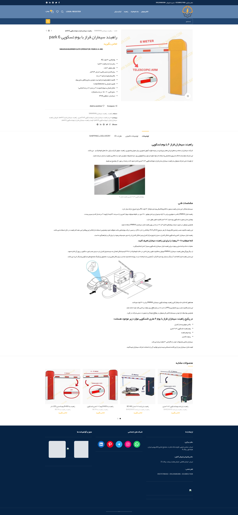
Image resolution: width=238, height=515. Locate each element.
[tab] (145, 135)
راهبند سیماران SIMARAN (103, 30)
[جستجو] (62, 11)
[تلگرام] (119, 444)
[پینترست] (110, 444)
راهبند (110, 113)
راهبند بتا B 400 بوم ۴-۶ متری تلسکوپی (100, 406)
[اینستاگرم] (128, 444)
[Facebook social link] (59, 2)
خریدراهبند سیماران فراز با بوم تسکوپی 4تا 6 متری (94, 117)
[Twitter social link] (56, 2)
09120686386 (160, 2)
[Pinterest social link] (53, 2)
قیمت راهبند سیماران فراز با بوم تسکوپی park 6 (77, 120)
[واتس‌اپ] (137, 444)
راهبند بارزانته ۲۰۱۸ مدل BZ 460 (138, 406)
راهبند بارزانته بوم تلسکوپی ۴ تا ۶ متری (175, 406)
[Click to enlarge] (188, 96)
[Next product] (46, 31)
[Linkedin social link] (49, 2)
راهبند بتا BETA (97, 409)
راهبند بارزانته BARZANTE (173, 409)
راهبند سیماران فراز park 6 (68, 117)
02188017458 (180, 2)
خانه (115, 30)
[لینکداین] (101, 444)
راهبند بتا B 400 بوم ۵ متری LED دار (62, 406)
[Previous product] (51, 31)
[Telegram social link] (46, 2)
